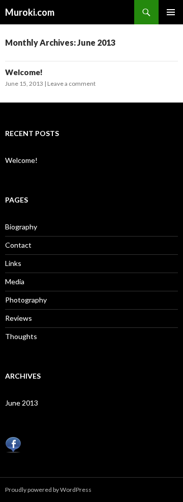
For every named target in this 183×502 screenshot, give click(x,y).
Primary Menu (171, 12)
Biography (21, 226)
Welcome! (24, 72)
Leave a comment (71, 83)
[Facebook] (13, 444)
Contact (18, 245)
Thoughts (21, 336)
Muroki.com (29, 12)
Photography (26, 299)
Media (14, 281)
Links (13, 263)
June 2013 (21, 402)
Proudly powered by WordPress (48, 489)
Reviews (18, 318)
